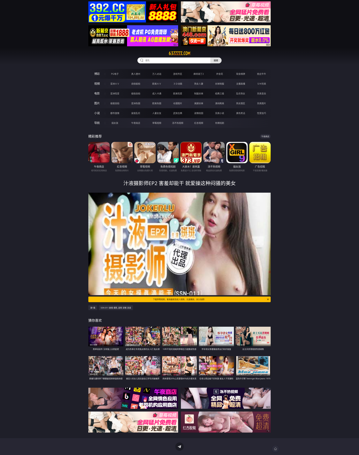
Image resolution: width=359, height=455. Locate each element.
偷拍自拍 (135, 93)
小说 (97, 113)
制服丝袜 (198, 93)
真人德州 (135, 73)
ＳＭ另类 (261, 83)
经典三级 (219, 93)
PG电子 (115, 73)
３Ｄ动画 (177, 83)
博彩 (97, 74)
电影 (97, 93)
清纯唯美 (219, 103)
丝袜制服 (219, 83)
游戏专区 (177, 73)
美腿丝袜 (198, 103)
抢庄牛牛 (261, 73)
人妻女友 (156, 113)
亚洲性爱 (114, 93)
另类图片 (261, 103)
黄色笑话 (240, 113)
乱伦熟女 (240, 93)
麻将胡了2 (199, 73)
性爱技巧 (261, 113)
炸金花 (219, 73)
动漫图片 (177, 103)
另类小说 (219, 113)
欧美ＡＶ (156, 83)
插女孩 (114, 123)
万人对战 (156, 73)
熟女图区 (240, 103)
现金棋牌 (240, 73)
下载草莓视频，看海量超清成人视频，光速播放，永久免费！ (179, 299)
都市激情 (114, 113)
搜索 (216, 60)
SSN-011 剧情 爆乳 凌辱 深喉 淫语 (116, 307)
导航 (97, 123)
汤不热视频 (177, 123)
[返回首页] (275, 448)
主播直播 (240, 83)
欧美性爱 (177, 93)
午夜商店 (135, 123)
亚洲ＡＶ (114, 83)
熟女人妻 (198, 83)
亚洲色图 (135, 103)
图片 (97, 103)
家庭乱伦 (135, 113)
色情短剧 (219, 123)
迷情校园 (198, 113)
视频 (97, 84)
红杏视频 (198, 123)
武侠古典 (177, 113)
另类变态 (261, 93)
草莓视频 (156, 123)
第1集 (92, 307)
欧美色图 (156, 103)
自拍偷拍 (135, 83)
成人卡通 (156, 93)
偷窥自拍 (114, 103)
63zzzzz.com (179, 53)
